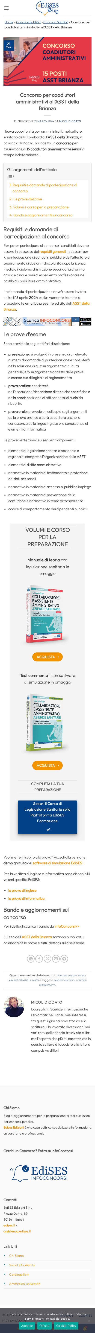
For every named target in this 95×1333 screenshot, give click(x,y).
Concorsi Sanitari (55, 22)
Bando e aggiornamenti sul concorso (42, 215)
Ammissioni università (24, 1284)
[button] (6, 8)
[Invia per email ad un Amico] (56, 959)
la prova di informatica (26, 898)
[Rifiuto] (89, 1322)
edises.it (9, 1225)
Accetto (27, 1325)
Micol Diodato (70, 121)
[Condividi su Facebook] (39, 959)
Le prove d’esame (27, 199)
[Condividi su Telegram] (64, 959)
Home (9, 22)
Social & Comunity (22, 1265)
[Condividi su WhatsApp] (31, 959)
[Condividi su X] (47, 959)
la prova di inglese (22, 890)
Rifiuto (44, 1325)
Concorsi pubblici (28, 22)
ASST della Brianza (37, 936)
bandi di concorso (64, 980)
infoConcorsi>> (67, 926)
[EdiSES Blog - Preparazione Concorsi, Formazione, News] (47, 8)
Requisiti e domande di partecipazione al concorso (44, 188)
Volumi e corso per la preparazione (41, 207)
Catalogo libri (19, 1274)
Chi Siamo (16, 1256)
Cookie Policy (66, 1325)
